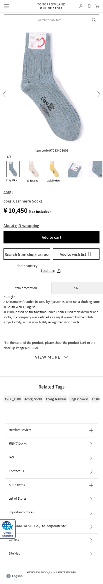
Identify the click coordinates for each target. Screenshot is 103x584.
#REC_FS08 (13, 399)
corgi (8, 191)
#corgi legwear (56, 399)
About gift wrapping (21, 225)
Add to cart (52, 237)
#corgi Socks (33, 399)
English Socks (79, 399)
